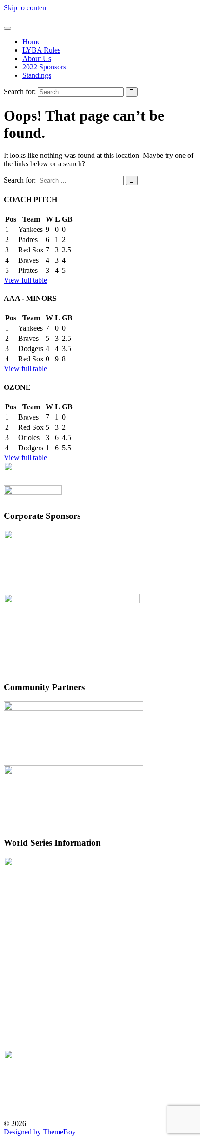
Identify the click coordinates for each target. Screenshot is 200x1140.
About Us (36, 58)
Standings (36, 75)
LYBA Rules (41, 50)
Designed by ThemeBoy (40, 1132)
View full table (25, 280)
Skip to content (26, 8)
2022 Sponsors (44, 67)
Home (31, 42)
